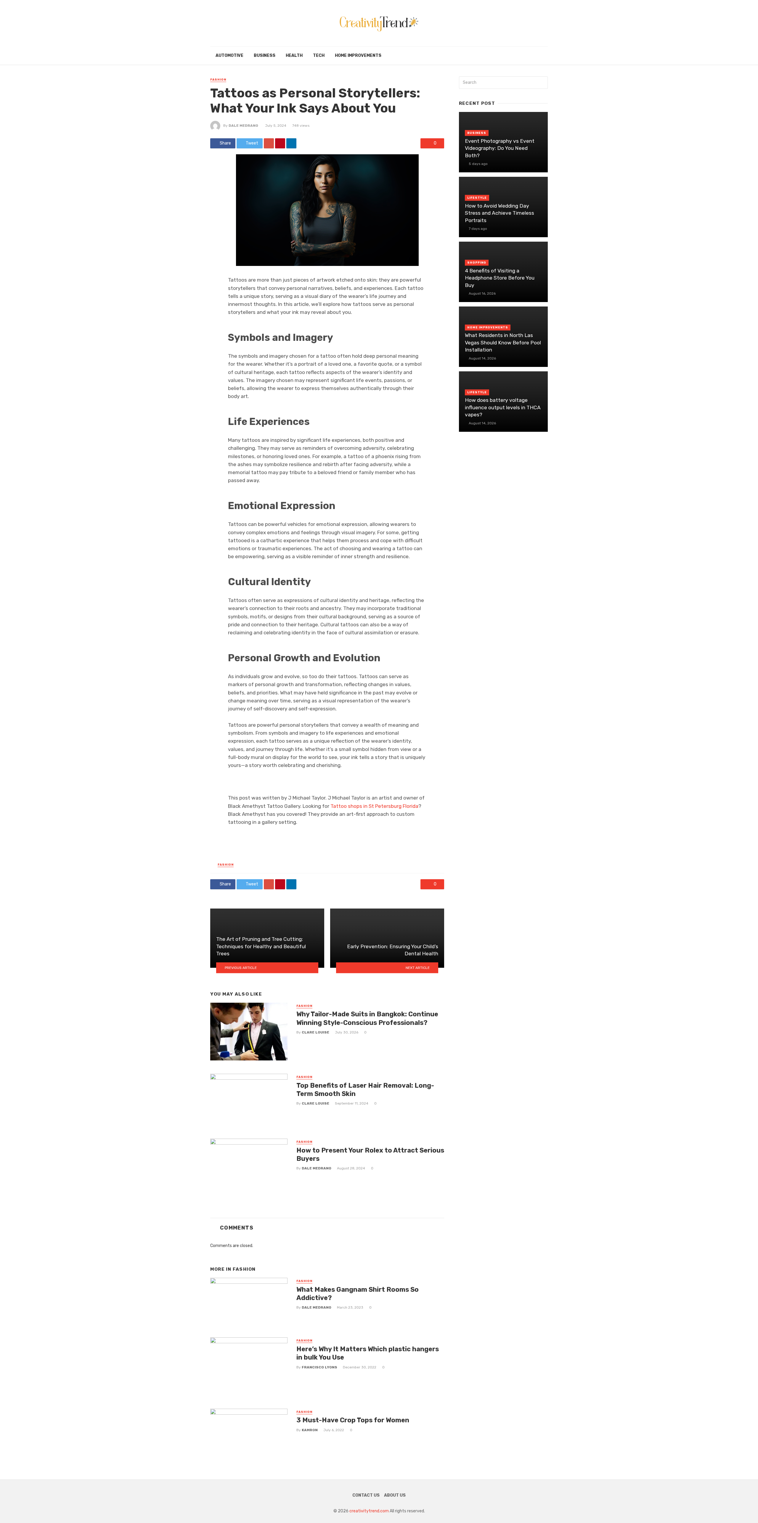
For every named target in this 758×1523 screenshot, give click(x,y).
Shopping (476, 262)
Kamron (310, 1430)
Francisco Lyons (319, 1367)
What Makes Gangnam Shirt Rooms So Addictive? (357, 1293)
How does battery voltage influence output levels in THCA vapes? (503, 407)
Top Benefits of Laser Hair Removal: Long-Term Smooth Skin (365, 1089)
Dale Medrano (243, 125)
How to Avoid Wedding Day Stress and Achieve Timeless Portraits (499, 213)
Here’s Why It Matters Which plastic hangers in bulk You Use (367, 1353)
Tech (319, 55)
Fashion (218, 79)
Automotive (229, 55)
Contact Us (366, 1495)
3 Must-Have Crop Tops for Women (352, 1420)
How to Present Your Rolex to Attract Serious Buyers (370, 1154)
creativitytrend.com (369, 1511)
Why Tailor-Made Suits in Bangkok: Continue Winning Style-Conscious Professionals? (367, 1018)
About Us (395, 1495)
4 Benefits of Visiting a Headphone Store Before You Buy (499, 278)
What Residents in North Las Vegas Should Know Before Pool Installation (503, 342)
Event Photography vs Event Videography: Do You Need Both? (499, 148)
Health (294, 55)
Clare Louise (315, 1032)
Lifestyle (477, 198)
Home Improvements (358, 55)
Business (264, 55)
